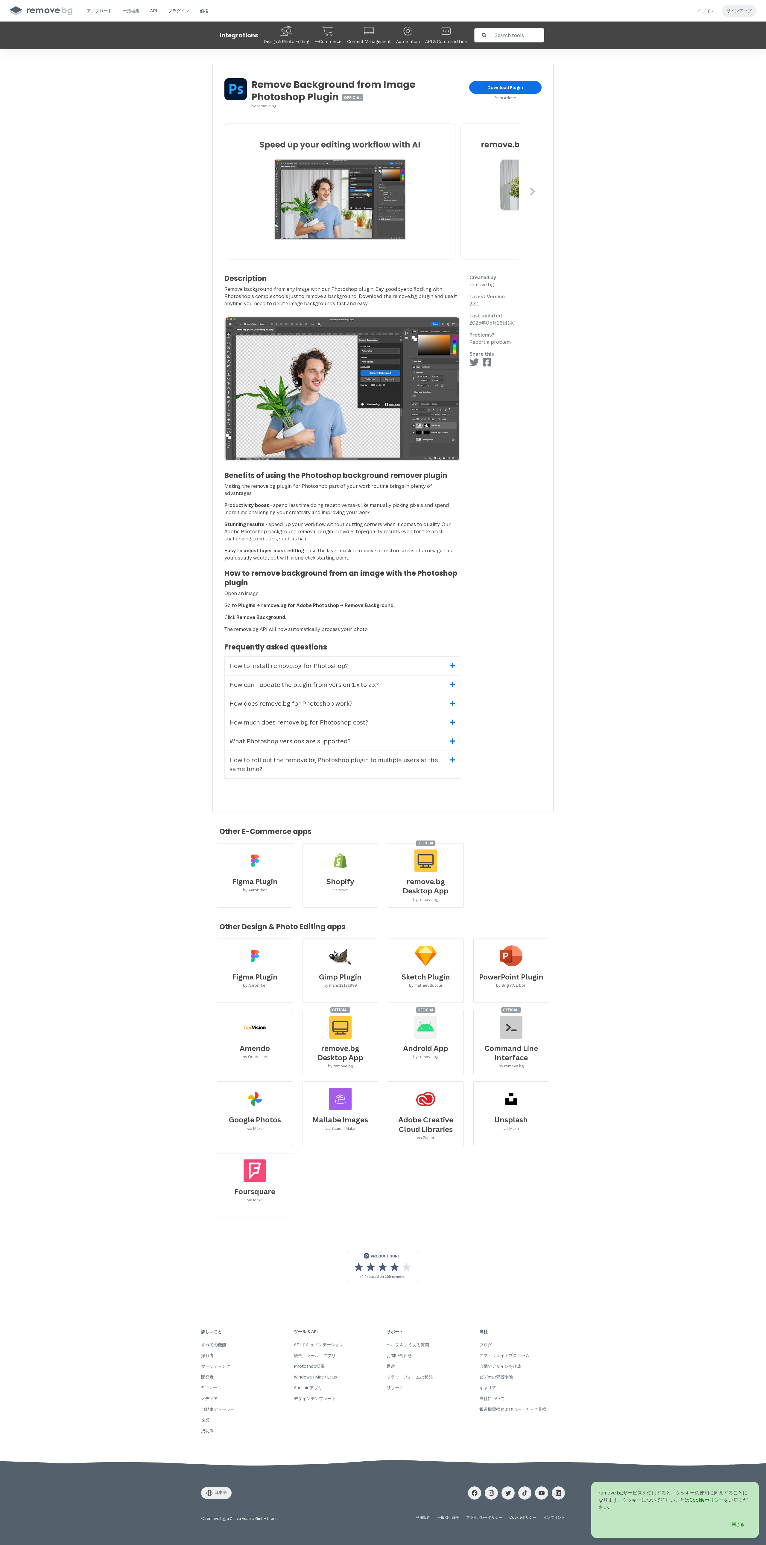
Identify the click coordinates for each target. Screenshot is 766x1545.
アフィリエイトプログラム (504, 1355)
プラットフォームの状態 (410, 1377)
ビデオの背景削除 (496, 1377)
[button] (99, 11)
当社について (491, 1398)
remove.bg (266, 105)
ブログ (485, 1344)
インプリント (554, 1517)
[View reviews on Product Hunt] (383, 1267)
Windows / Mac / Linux (315, 1377)
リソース (395, 1387)
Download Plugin (505, 87)
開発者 (207, 1377)
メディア (209, 1398)
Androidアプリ (308, 1387)
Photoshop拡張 (309, 1366)
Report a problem (490, 342)
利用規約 (423, 1517)
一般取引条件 (448, 1517)
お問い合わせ (399, 1355)
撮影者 (207, 1355)
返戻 (391, 1366)
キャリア (487, 1387)
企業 (205, 1420)
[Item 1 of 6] (372, 191)
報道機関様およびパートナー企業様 (512, 1409)
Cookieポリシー (522, 1517)
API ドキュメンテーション (319, 1344)
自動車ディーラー (218, 1409)
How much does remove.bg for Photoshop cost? (299, 722)
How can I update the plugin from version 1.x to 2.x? (304, 685)
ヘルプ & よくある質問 (408, 1344)
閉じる (738, 1524)
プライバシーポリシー (484, 1517)
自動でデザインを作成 (500, 1366)
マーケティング (215, 1366)
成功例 (207, 1431)
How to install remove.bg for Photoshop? (289, 666)
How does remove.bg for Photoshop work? (291, 703)
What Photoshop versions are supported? (290, 741)
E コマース (211, 1387)
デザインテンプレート (315, 1398)
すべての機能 (213, 1344)
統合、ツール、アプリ (315, 1355)
